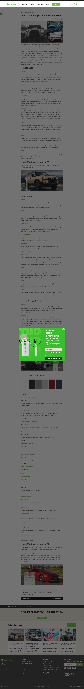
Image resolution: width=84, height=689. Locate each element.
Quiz (56, 4)
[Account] (72, 4)
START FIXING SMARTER (53, 358)
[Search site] (70, 4)
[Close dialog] (63, 329)
